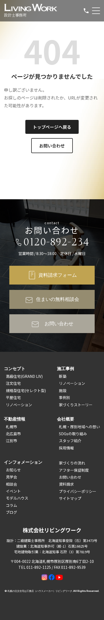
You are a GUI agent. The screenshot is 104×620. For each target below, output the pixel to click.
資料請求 (66, 484)
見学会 (11, 476)
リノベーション (19, 404)
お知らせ (13, 470)
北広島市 (13, 433)
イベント (13, 491)
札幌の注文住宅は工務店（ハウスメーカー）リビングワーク (39, 590)
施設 (62, 390)
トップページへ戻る (52, 127)
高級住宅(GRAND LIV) (24, 376)
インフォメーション (23, 462)
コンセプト (14, 368)
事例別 (64, 397)
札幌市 (11, 426)
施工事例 (65, 368)
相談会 (11, 484)
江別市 (11, 440)
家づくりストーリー (76, 404)
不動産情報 (14, 419)
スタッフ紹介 (70, 440)
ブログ (11, 512)
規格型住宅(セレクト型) (26, 390)
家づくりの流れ (72, 463)
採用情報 (66, 448)
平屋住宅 (13, 397)
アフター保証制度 (74, 470)
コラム (11, 505)
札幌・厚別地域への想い (79, 426)
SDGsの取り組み (73, 433)
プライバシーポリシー (77, 491)
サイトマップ (70, 498)
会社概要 (65, 419)
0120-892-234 (56, 242)
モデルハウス (17, 498)
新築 (62, 376)
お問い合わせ (52, 145)
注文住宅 (13, 383)
